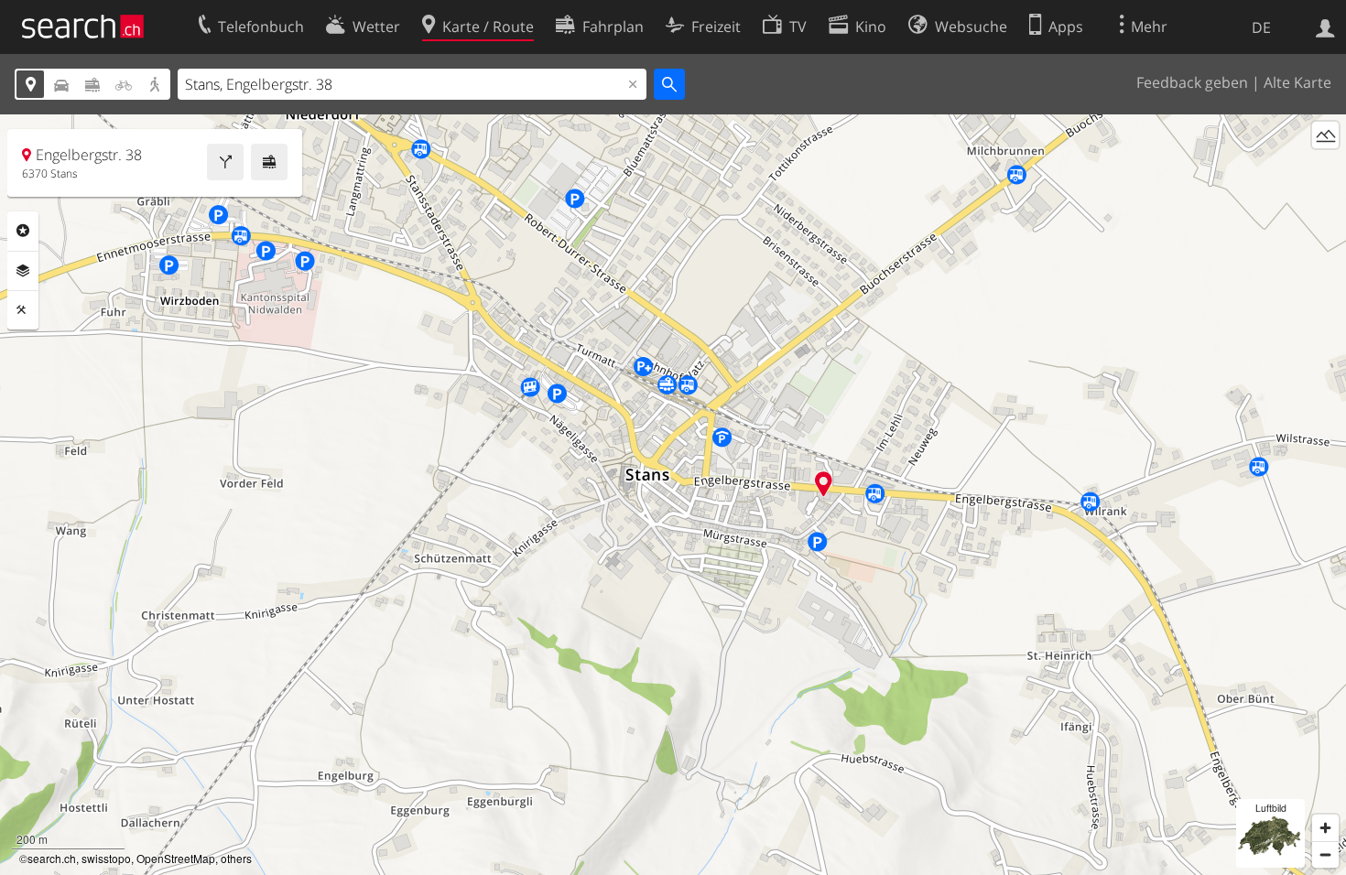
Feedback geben (1192, 82)
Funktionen (22, 310)
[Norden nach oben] (1325, 169)
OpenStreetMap (175, 858)
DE (1261, 27)
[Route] (225, 162)
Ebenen (22, 271)
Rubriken (22, 230)
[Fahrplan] (269, 162)
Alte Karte (1297, 82)
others (236, 858)
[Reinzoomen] (1325, 828)
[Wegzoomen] (1325, 854)
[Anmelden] (1325, 26)
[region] (673, 494)
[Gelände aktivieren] (1325, 135)
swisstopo (106, 858)
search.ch (51, 858)
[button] (823, 483)
